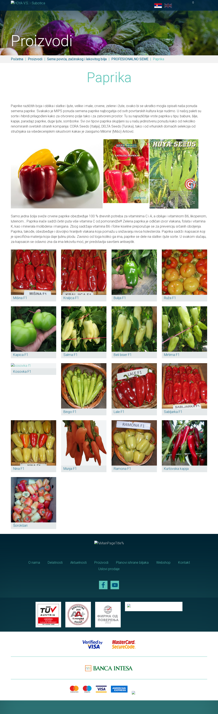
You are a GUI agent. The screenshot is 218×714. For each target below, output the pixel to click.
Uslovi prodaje (109, 569)
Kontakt (184, 563)
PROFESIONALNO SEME (129, 59)
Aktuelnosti (78, 563)
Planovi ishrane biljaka (132, 563)
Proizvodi (35, 59)
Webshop (163, 563)
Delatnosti (55, 563)
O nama (34, 563)
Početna (17, 59)
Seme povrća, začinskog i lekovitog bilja (77, 59)
